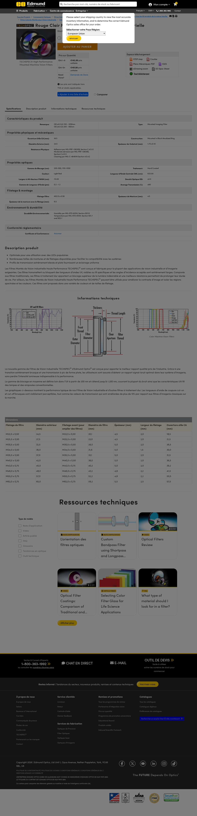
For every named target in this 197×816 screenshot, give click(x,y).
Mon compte (160, 4)
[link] (177, 2)
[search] (98, 4)
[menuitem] (27, 10)
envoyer (74, 38)
